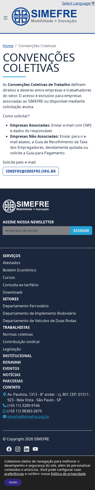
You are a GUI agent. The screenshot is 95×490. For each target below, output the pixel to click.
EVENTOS (11, 368)
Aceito (13, 482)
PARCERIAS (13, 381)
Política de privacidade (68, 474)
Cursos (9, 277)
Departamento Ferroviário (26, 305)
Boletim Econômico (19, 270)
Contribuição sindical (21, 341)
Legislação (12, 349)
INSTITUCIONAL (17, 356)
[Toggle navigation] (5, 18)
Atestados (11, 262)
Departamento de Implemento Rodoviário (39, 313)
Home (8, 45)
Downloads (13, 292)
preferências (14, 474)
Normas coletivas (18, 334)
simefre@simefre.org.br (31, 171)
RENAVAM (12, 362)
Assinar (81, 230)
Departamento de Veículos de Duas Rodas (39, 320)
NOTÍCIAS (12, 375)
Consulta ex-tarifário (21, 284)
